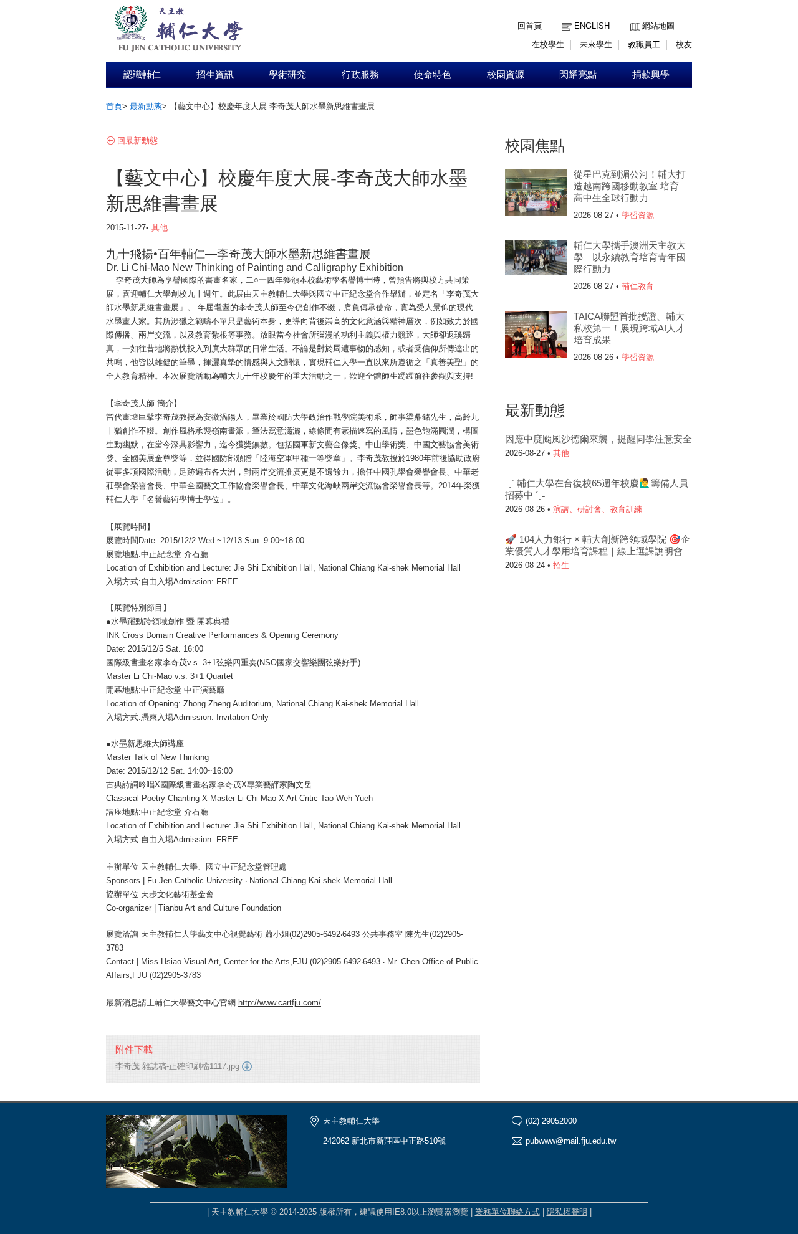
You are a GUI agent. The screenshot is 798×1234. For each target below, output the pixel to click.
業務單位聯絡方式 (507, 1212)
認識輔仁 (142, 75)
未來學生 (596, 44)
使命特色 (432, 75)
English (592, 26)
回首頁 (529, 26)
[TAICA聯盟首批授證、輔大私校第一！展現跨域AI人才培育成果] (536, 336)
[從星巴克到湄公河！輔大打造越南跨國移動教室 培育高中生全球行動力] (536, 194)
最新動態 (146, 106)
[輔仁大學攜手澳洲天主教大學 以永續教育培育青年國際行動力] (536, 265)
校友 (684, 44)
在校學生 (548, 44)
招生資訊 (215, 75)
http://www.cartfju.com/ (279, 1002)
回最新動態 (137, 140)
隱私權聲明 (567, 1212)
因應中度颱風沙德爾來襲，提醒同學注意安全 (598, 439)
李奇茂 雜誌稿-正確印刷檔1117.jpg (177, 1066)
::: (633, 16)
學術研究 (287, 75)
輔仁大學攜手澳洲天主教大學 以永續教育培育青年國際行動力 (630, 257)
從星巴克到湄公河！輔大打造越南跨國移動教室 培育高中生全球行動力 (630, 186)
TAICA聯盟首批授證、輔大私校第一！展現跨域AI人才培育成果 (629, 328)
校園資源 (505, 75)
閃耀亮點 (578, 75)
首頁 (114, 106)
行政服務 (360, 75)
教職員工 (644, 44)
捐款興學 (651, 75)
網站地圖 (658, 26)
